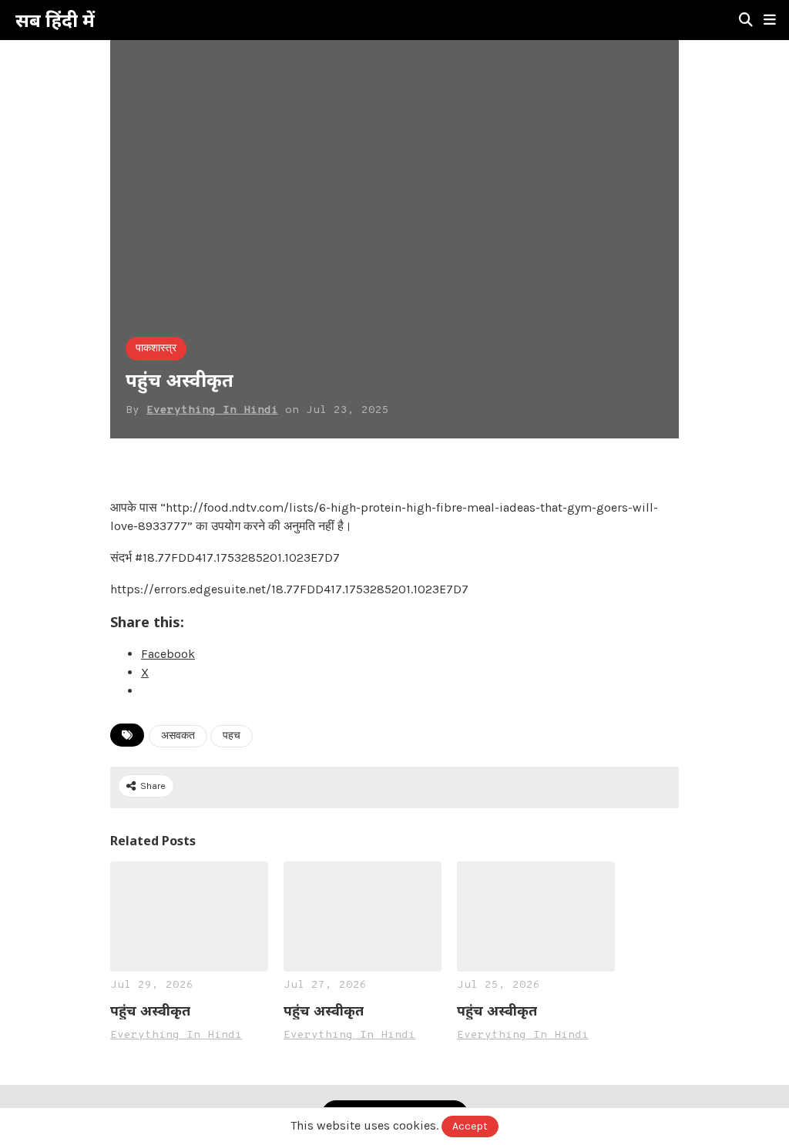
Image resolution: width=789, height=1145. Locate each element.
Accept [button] (470, 1126)
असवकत (178, 736)
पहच (231, 736)
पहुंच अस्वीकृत (150, 1010)
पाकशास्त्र (156, 348)
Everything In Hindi (212, 410)
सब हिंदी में (55, 20)
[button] (770, 20)
